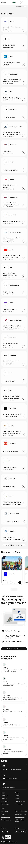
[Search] (21, 2)
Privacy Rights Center (21, 811)
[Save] (19, 558)
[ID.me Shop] (4, 2)
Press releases (5, 804)
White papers (4, 801)
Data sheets (4, 798)
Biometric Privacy (6, 820)
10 (18, 545)
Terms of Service (5, 817)
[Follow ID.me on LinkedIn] (6, 831)
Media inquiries (19, 804)
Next (22, 545)
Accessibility (4, 811)
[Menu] (25, 2)
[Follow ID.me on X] (2, 831)
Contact (17, 798)
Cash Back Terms (19, 817)
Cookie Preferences (20, 814)
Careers (17, 795)
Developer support (20, 801)
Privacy (3, 814)
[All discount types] (14, 2)
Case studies (4, 795)
